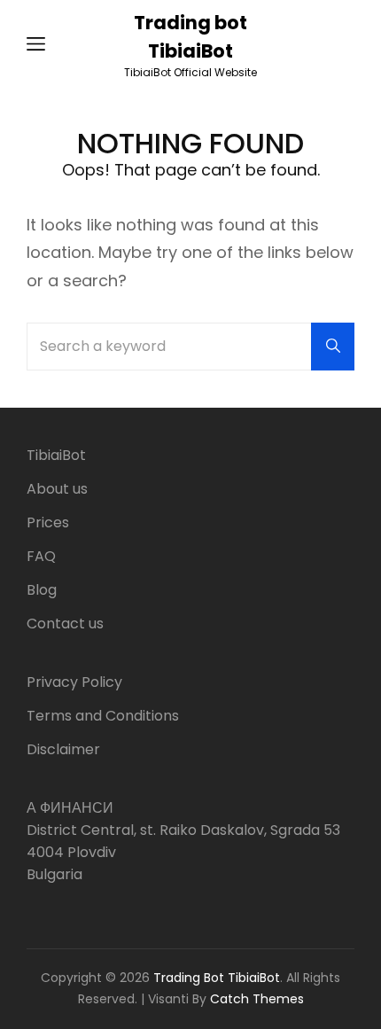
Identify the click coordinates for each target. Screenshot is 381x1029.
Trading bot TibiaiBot (216, 977)
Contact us (65, 623)
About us (57, 489)
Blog (42, 590)
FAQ (41, 556)
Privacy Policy (74, 682)
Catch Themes (257, 999)
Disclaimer (63, 749)
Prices (48, 522)
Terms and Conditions (103, 715)
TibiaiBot (56, 455)
